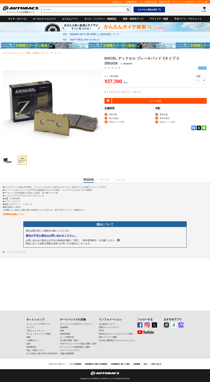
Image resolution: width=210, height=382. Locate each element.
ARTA (101, 330)
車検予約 (163, 2)
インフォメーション (110, 319)
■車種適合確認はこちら (13, 214)
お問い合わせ (156, 364)
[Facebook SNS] (139, 325)
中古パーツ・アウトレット (188, 19)
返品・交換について (35, 350)
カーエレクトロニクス (44, 19)
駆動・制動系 (33, 53)
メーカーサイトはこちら (15, 252)
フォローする (145, 319)
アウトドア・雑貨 (159, 19)
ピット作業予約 (146, 2)
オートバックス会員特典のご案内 (75, 347)
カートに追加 (155, 101)
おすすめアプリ (173, 319)
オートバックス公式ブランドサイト (189, 2)
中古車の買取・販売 (69, 340)
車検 (62, 330)
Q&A (28, 344)
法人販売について (107, 324)
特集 (28, 337)
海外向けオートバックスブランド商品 (116, 334)
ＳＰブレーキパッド (50, 53)
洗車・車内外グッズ (133, 19)
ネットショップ (35, 319)
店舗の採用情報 (67, 353)
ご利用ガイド (117, 2)
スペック (105, 179)
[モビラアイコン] (181, 325)
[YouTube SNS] (145, 332)
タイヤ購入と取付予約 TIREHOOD (42, 353)
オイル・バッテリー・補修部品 (100, 19)
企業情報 (136, 364)
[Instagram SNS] (147, 325)
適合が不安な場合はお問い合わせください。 (51, 235)
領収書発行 (31, 347)
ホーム (6, 53)
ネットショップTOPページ (38, 324)
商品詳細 (88, 180)
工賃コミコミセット (35, 330)
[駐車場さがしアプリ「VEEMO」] (173, 325)
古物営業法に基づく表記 (120, 364)
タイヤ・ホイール (17, 19)
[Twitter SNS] (154, 325)
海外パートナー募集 (108, 337)
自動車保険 (65, 334)
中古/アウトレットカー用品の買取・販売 (78, 344)
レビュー (121, 179)
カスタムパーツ (70, 19)
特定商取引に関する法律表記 (96, 364)
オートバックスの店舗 (73, 319)
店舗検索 (130, 2)
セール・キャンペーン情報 (38, 334)
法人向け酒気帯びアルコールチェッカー (117, 340)
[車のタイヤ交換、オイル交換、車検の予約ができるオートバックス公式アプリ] (166, 325)
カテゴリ (30, 327)
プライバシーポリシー (57, 364)
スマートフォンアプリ (70, 350)
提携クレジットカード (109, 327)
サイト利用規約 (75, 364)
